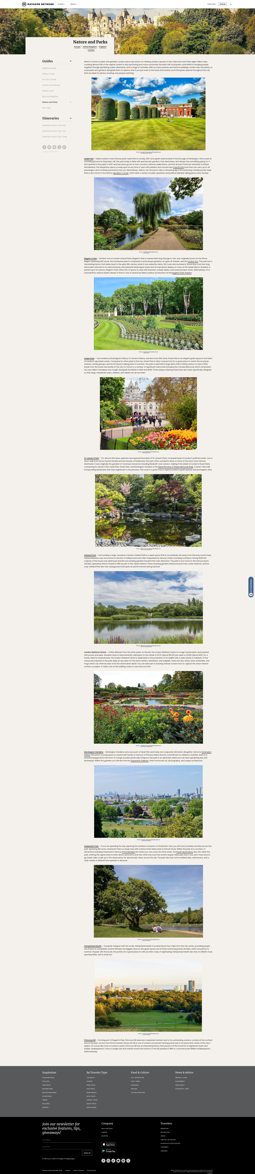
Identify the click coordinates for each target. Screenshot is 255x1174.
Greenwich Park (91, 846)
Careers (104, 1132)
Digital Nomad (91, 1107)
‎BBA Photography (146, 549)
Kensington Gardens (93, 752)
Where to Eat (48, 91)
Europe (77, 46)
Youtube (118, 1161)
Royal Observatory (184, 852)
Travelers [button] (166, 1123)
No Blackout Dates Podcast (170, 1143)
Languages (135, 1085)
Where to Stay (48, 74)
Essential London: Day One (54, 125)
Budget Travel (91, 1104)
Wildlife (44, 1100)
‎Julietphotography (146, 746)
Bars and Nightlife (50, 96)
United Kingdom (90, 46)
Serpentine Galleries (140, 760)
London (91, 50)
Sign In (222, 4)
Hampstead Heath (92, 946)
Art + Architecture (137, 1078)
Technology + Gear (182, 1089)
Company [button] (107, 1123)
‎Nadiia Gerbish (146, 840)
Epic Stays (45, 1081)
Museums (134, 1089)
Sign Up (87, 1153)
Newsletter (164, 1129)
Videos (73, 4)
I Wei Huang (146, 1034)
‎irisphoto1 (146, 352)
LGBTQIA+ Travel (92, 1100)
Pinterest (123, 1161)
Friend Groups (92, 1093)
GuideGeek (164, 1151)
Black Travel (91, 1096)
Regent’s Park (90, 258)
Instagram (108, 1161)
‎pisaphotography (146, 152)
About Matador (106, 1129)
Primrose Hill (90, 1040)
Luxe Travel (90, 1078)
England (102, 46)
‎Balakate (146, 252)
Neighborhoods (49, 68)
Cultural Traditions (138, 1093)
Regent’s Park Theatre (182, 273)
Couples (89, 1081)
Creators (211, 4)
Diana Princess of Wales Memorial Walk (175, 467)
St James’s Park (91, 458)
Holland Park (90, 555)
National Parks (47, 1089)
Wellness (45, 1107)
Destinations (165, 1132)
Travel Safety (179, 1085)
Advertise (104, 1136)
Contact (67, 1170)
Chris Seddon (146, 939)
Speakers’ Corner (120, 173)
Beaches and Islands (49, 1093)
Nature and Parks (50, 102)
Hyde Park (88, 158)
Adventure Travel (48, 1078)
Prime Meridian (128, 852)
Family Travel (91, 1085)
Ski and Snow (47, 1096)
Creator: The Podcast (168, 1140)
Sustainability (180, 1081)
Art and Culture (49, 79)
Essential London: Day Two (54, 131)
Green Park (89, 358)
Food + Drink (135, 1081)
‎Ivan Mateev (146, 452)
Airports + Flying (181, 1078)
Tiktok (113, 1161)
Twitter (128, 1161)
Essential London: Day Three (54, 136)
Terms (61, 1158)
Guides (61, 4)
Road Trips (46, 1104)
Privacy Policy (70, 1158)
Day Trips (46, 108)
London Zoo (193, 261)
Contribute (164, 1147)
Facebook (103, 1161)
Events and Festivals (51, 85)
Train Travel (46, 1085)
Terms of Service (78, 1170)
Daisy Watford (51, 152)
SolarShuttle (178, 167)
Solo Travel (91, 1089)
